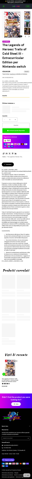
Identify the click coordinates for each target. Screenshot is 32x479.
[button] (27, 6)
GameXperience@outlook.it (11, 445)
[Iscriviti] (28, 438)
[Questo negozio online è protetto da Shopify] (7, 141)
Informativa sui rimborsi (7, 475)
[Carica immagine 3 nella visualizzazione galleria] (27, 31)
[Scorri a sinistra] (25, 36)
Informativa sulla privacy (7, 472)
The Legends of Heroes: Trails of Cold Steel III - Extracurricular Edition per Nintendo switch (10, 380)
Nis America (6, 41)
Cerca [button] (17, 404)
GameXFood (8, 470)
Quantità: (5, 116)
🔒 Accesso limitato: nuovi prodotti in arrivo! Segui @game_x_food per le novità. (15, 1)
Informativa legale (20, 477)
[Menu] (3, 6)
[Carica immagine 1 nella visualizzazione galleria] (27, 15)
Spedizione (13, 74)
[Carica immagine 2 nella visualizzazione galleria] (27, 23)
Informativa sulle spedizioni (8, 477)
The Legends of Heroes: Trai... (15, 156)
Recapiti (16, 472)
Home (4, 156)
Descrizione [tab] (8, 164)
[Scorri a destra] (29, 36)
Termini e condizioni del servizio (21, 475)
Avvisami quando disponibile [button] (17, 130)
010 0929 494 (7, 447)
